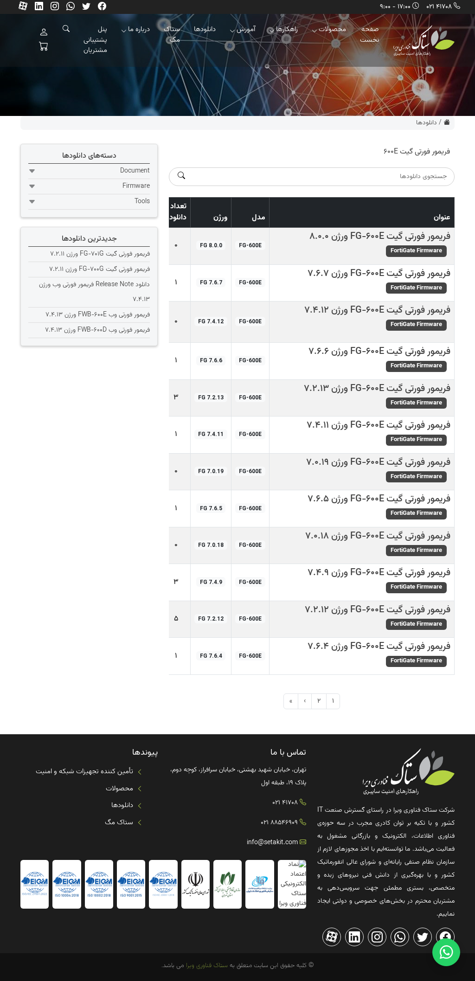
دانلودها (205, 29)
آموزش (246, 29)
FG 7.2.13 (211, 397)
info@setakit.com (272, 843)
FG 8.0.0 (211, 245)
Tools (142, 202)
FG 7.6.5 (211, 508)
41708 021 (439, 7)
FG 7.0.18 (211, 545)
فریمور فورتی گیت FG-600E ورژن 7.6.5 (379, 499)
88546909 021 (279, 823)
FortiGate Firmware (416, 251)
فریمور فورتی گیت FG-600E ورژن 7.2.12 (377, 610)
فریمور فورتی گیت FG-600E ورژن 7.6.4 (379, 646)
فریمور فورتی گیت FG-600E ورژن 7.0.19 (378, 462)
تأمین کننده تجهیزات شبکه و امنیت (84, 771)
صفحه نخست (369, 34)
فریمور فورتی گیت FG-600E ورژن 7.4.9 (379, 572)
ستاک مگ (172, 34)
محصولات (332, 29)
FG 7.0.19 (211, 471)
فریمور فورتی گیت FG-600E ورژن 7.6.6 (379, 351)
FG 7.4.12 (211, 321)
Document (135, 171)
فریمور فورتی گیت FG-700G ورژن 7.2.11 (99, 269)
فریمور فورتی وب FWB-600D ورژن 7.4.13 (97, 330)
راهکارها (287, 29)
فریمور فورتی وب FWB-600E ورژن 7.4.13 (97, 315)
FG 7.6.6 (211, 360)
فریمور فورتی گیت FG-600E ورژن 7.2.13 (377, 388)
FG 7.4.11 (211, 434)
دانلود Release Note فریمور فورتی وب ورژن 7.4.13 (94, 292)
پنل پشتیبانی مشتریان (95, 40)
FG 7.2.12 (211, 619)
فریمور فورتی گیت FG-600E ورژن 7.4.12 (377, 310)
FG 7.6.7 (211, 282)
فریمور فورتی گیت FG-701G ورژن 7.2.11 (100, 254)
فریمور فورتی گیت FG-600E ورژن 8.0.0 (379, 236)
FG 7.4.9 (211, 582)
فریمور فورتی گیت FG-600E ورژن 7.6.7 (379, 273)
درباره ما (139, 29)
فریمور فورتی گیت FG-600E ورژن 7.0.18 (377, 536)
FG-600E (250, 245)
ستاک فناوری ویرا (206, 966)
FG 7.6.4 (211, 656)
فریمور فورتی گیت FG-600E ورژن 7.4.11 (378, 425)
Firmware (136, 186)
